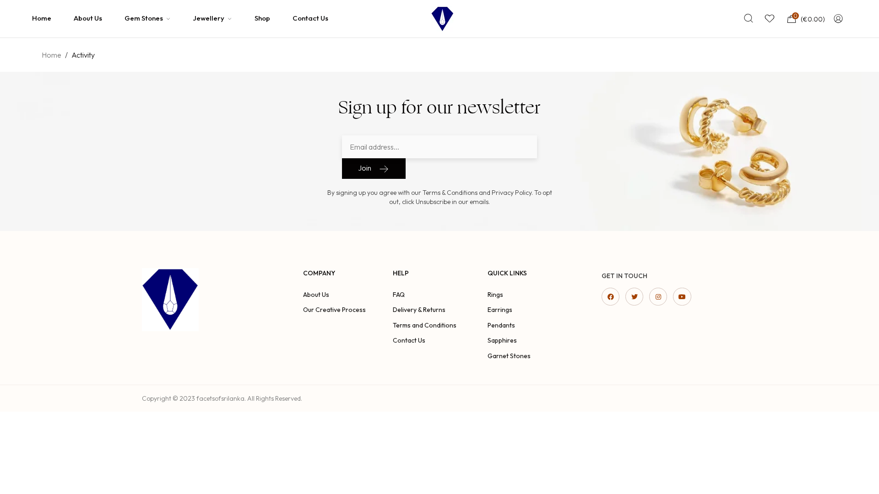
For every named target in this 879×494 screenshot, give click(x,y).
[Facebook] (610, 297)
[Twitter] (634, 297)
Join (364, 167)
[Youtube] (682, 297)
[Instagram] (658, 297)
